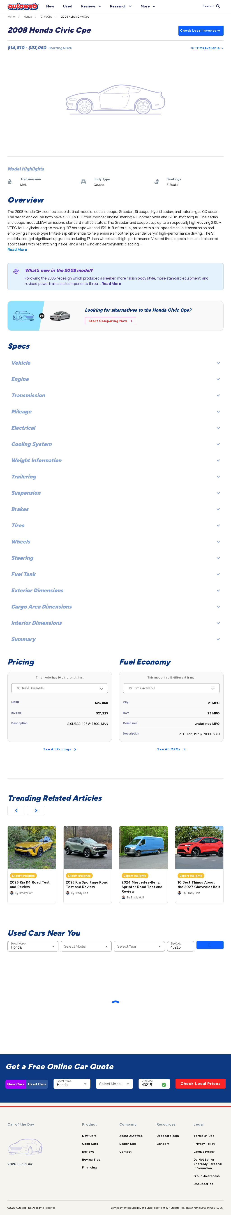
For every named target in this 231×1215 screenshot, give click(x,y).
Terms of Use (204, 1136)
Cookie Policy (204, 1152)
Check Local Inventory (200, 31)
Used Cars (37, 1084)
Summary (23, 639)
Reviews (88, 1152)
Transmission (28, 395)
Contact (125, 1152)
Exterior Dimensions (37, 590)
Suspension (25, 493)
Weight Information (36, 460)
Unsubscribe (203, 1184)
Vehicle (20, 362)
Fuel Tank (23, 574)
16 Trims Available (205, 48)
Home (11, 17)
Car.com (163, 1144)
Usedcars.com (168, 1136)
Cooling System (31, 444)
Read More (17, 249)
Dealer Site (127, 1144)
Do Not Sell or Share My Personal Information (208, 1163)
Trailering (23, 476)
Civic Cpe (46, 17)
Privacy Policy (204, 1144)
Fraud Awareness (207, 1176)
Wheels (20, 541)
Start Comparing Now (108, 321)
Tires (17, 525)
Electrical (23, 427)
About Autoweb (131, 1136)
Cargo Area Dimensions (41, 606)
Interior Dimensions (36, 623)
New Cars (15, 1084)
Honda (28, 17)
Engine (20, 379)
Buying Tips (91, 1159)
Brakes (19, 509)
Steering (22, 558)
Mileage (21, 411)
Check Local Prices (200, 1083)
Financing (89, 1167)
